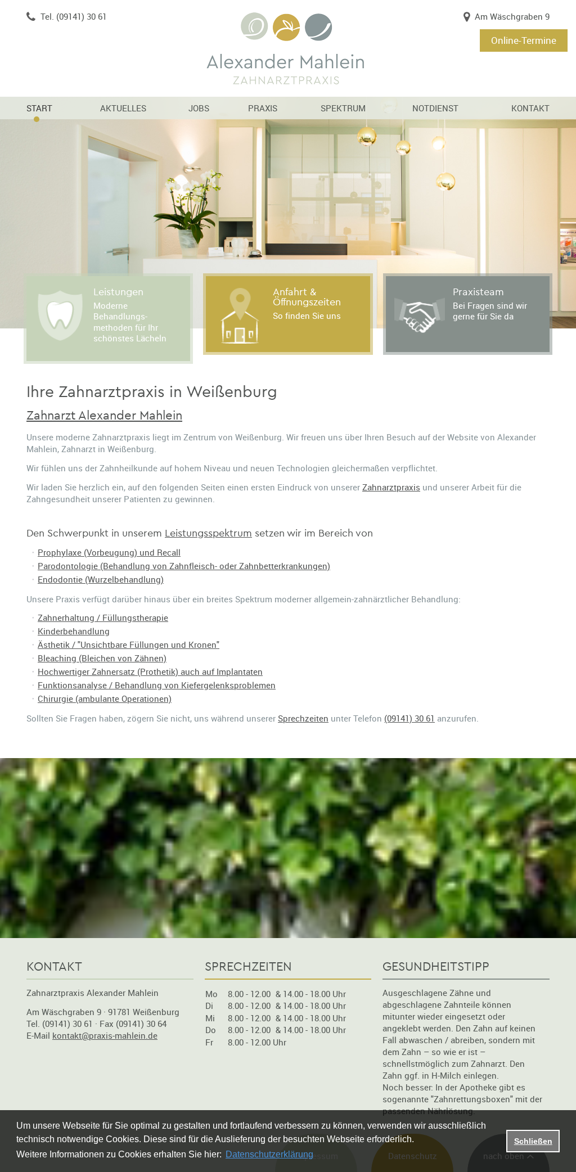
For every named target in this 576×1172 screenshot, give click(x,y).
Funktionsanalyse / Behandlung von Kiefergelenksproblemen (157, 685)
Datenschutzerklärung (269, 1154)
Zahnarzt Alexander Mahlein (104, 415)
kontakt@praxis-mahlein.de (105, 1035)
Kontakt (530, 108)
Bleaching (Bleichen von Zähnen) (102, 658)
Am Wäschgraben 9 (512, 16)
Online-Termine (523, 40)
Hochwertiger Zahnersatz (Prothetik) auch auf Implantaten (150, 671)
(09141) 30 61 (409, 718)
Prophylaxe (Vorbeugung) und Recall (109, 552)
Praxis (262, 108)
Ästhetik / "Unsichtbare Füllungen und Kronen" (128, 644)
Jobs (198, 108)
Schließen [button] (533, 1141)
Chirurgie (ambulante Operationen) (105, 698)
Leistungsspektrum (208, 533)
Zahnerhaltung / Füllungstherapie (103, 617)
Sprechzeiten (303, 718)
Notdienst (435, 108)
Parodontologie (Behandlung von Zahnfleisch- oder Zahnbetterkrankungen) (184, 565)
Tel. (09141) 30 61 (73, 16)
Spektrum (343, 108)
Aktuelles (123, 108)
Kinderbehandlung (74, 631)
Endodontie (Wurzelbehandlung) (101, 579)
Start (39, 108)
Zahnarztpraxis (391, 487)
